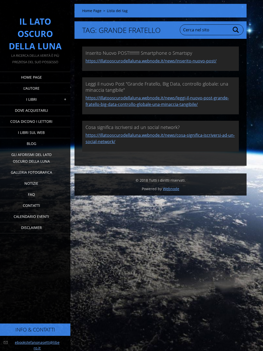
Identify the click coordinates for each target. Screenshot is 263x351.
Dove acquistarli (31, 110)
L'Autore (31, 88)
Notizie (31, 183)
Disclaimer (31, 227)
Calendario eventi (31, 216)
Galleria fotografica (31, 172)
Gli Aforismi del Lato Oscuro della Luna (31, 158)
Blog (31, 143)
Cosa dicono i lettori (31, 121)
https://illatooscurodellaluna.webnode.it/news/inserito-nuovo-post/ (151, 61)
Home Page (31, 77)
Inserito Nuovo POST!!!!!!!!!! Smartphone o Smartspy (139, 53)
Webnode (171, 188)
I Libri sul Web (31, 132)
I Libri (31, 99)
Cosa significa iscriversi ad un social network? (133, 127)
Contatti (31, 205)
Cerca (236, 30)
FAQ (31, 194)
